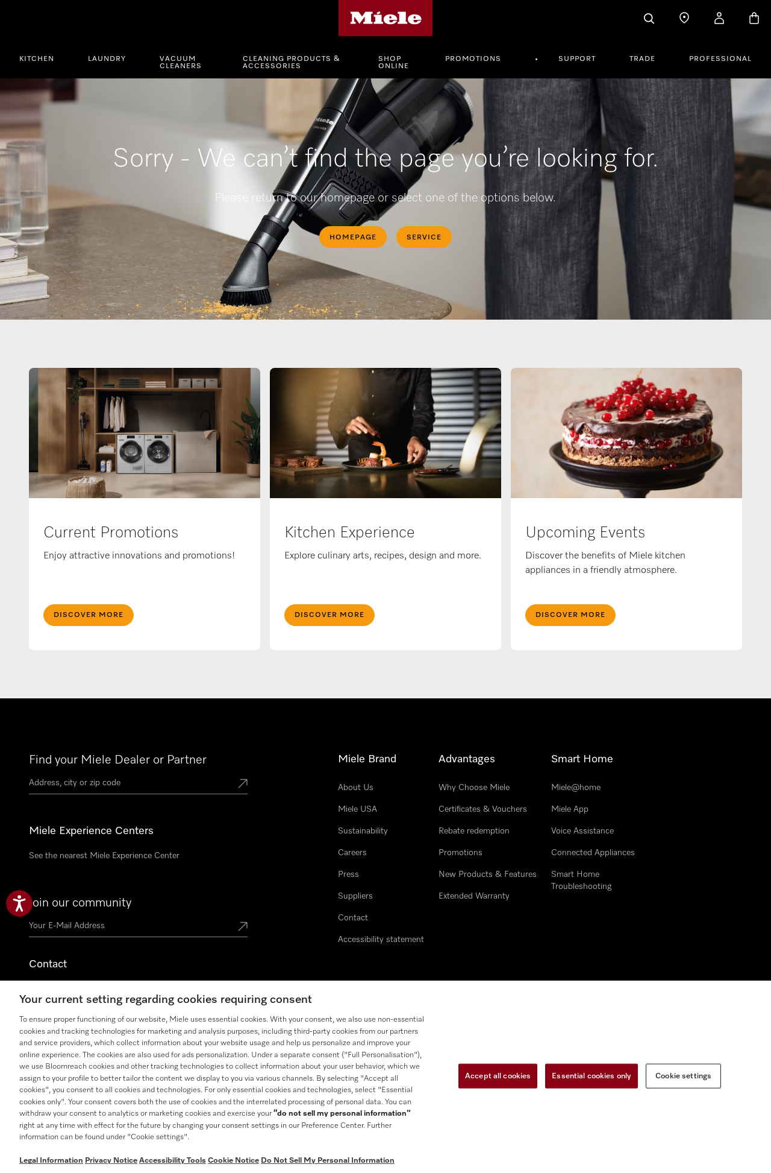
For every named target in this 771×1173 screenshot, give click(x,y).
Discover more (570, 615)
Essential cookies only (591, 1076)
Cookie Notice (233, 1161)
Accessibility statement (381, 939)
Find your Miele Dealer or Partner (118, 760)
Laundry (107, 59)
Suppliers (355, 896)
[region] (385, 1077)
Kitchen (36, 59)
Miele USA (357, 809)
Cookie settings (683, 1076)
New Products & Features (488, 874)
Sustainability (363, 831)
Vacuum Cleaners (181, 62)
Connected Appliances (593, 853)
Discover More (88, 615)
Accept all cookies (498, 1076)
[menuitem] (43, 57)
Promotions (473, 59)
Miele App (569, 809)
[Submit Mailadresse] (243, 928)
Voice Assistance (582, 831)
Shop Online (393, 62)
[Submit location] (243, 785)
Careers (352, 853)
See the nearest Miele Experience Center (104, 856)
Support (577, 59)
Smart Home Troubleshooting (581, 880)
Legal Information (51, 1161)
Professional (720, 59)
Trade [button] (642, 59)
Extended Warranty (474, 896)
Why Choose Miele (474, 787)
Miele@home (576, 787)
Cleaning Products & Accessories (291, 62)
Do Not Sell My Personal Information (328, 1161)
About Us (355, 787)
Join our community (80, 903)
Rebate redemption (474, 831)
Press (348, 874)
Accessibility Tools (172, 1161)
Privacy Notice (111, 1161)
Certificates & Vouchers (483, 809)
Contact (353, 918)
